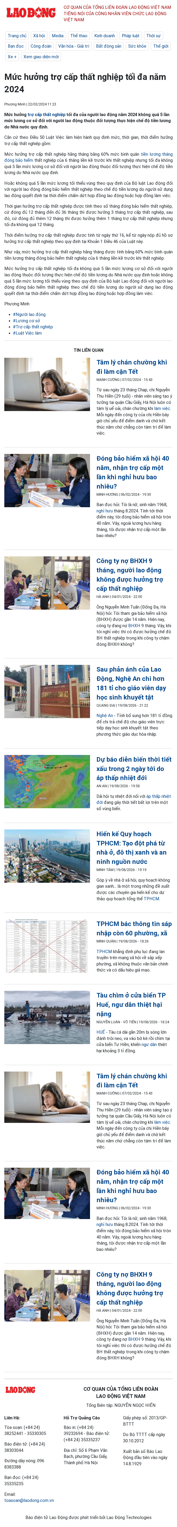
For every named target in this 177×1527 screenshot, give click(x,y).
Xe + (12, 56)
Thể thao (78, 35)
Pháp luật (130, 35)
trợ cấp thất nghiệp (46, 114)
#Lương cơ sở (26, 320)
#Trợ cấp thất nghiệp (33, 326)
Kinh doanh (104, 35)
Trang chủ (17, 35)
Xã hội (39, 35)
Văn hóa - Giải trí (73, 46)
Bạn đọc (16, 46)
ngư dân (149, 1044)
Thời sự (153, 35)
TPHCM (151, 898)
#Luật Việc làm (27, 333)
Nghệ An (104, 715)
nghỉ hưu (104, 510)
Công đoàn (41, 46)
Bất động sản (108, 46)
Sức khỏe (137, 46)
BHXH (134, 625)
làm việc (162, 408)
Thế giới (160, 46)
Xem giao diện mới (41, 56)
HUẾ (100, 1032)
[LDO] (47, 385)
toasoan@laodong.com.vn (29, 1500)
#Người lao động (29, 314)
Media (57, 35)
